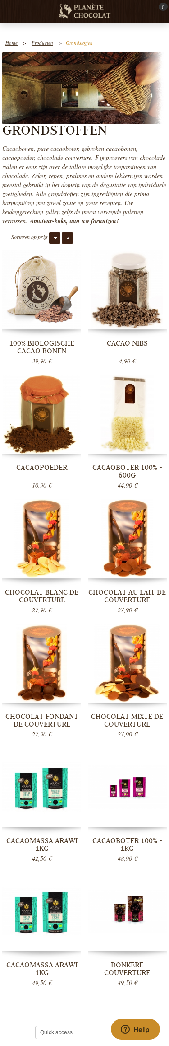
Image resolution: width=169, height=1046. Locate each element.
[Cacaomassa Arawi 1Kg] (41, 787)
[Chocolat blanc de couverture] (41, 538)
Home (11, 42)
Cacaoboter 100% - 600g (127, 471)
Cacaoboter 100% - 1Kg (127, 845)
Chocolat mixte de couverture (127, 720)
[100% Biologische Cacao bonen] (41, 289)
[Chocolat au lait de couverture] (127, 538)
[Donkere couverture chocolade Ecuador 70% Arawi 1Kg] (127, 911)
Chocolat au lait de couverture (127, 596)
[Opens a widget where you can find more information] (135, 1030)
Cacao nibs (127, 343)
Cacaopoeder (41, 468)
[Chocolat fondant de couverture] (41, 663)
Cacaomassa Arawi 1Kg (42, 845)
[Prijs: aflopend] (54, 238)
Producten (42, 42)
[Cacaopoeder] (41, 414)
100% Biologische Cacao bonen (41, 347)
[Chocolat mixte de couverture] (127, 663)
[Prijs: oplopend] (67, 238)
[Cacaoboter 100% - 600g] (127, 414)
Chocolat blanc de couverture (41, 596)
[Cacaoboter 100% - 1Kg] (127, 787)
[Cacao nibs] (127, 289)
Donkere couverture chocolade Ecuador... (127, 976)
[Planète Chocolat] (85, 11)
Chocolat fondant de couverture (41, 720)
